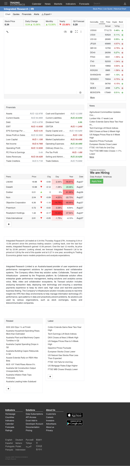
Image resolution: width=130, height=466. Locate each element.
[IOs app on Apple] (75, 415)
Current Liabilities (54, 117)
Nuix (8, 197)
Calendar (9, 423)
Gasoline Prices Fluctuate (59, 347)
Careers (49, 417)
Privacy (49, 430)
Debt (8, 122)
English (8, 439)
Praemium (10, 207)
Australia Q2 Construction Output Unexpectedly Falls (21, 369)
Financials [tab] (26, 14)
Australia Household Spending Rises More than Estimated (22, 332)
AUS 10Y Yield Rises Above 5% (20, 364)
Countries (9, 417)
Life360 (9, 181)
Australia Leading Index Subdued (21, 381)
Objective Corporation (16, 202)
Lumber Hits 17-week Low (101, 118)
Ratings (8, 430)
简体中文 (39, 441)
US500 (93, 30)
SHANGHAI (95, 74)
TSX (92, 83)
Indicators (9, 420)
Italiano (18, 443)
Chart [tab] (7, 14)
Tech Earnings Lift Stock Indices (62, 333)
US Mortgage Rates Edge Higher (63, 365)
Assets (9, 113)
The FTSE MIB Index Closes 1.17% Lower (105, 152)
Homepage (10, 413)
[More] (8, 389)
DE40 (92, 52)
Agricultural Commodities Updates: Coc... (105, 113)
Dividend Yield (52, 122)
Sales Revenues (13, 156)
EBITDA (49, 126)
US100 (93, 39)
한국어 (39, 449)
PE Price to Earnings (15, 152)
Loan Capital (12, 139)
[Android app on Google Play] (75, 423)
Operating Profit (13, 148)
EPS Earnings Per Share (16, 130)
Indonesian (20, 449)
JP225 (93, 43)
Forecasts (9, 427)
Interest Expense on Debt (56, 135)
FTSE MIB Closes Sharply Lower (63, 369)
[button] (125, 4)
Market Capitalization (55, 139)
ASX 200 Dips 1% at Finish (18, 327)
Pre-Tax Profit (52, 152)
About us (50, 427)
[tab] (46, 14)
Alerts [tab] (36, 14)
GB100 (93, 48)
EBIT (8, 126)
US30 (92, 34)
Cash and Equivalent (55, 113)
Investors (50, 420)
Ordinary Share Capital (56, 148)
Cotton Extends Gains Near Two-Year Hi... (106, 123)
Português (10, 446)
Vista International (14, 218)
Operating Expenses (55, 143)
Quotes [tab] (16, 14)
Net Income (11, 143)
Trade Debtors (52, 160)
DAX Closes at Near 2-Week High (63, 337)
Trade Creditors (13, 160)
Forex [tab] (108, 22)
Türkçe (29, 443)
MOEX (93, 87)
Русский (29, 439)
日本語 (39, 446)
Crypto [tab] (114, 22)
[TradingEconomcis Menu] (6, 3)
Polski (18, 446)
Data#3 (9, 186)
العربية (28, 446)
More (92, 97)
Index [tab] (102, 22)
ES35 (92, 65)
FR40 (92, 56)
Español (9, 443)
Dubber (9, 192)
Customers (51, 413)
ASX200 (94, 70)
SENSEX (94, 79)
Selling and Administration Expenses (56, 156)
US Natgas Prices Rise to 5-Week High (105, 136)
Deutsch (19, 439)
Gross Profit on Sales (15, 135)
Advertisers (51, 423)
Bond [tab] (121, 22)
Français (9, 449)
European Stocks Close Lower (61, 351)
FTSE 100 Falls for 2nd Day (60, 361)
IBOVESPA (95, 92)
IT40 (92, 61)
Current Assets (12, 117)
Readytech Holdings (15, 212)
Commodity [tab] (94, 22)
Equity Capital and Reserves (56, 130)
